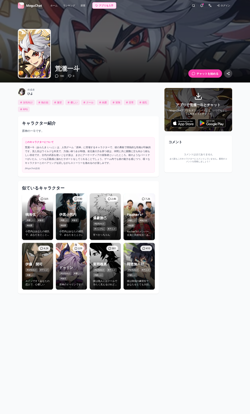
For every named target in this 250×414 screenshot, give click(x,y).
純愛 (104, 102)
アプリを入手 (106, 5)
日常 (131, 102)
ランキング (69, 5)
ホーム (54, 5)
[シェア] (228, 73)
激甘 (59, 102)
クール (89, 102)
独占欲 (44, 102)
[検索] (193, 5)
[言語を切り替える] (210, 5)
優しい (74, 102)
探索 (83, 5)
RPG (25, 109)
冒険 (117, 102)
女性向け (28, 102)
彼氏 (144, 102)
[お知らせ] (201, 5)
